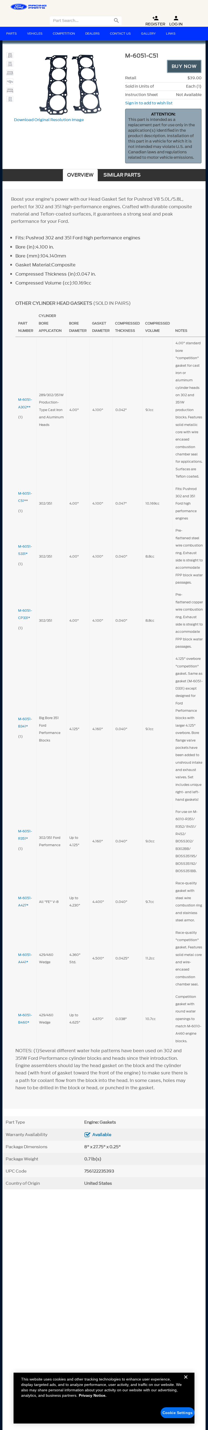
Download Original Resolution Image (49, 120)
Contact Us (120, 33)
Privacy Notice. (92, 1395)
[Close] (186, 1381)
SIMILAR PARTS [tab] (122, 175)
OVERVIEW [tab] (80, 175)
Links (171, 33)
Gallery (148, 33)
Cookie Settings (177, 1413)
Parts (11, 33)
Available (101, 1135)
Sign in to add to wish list (149, 103)
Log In (176, 21)
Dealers (92, 33)
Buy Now (184, 66)
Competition (64, 33)
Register (155, 21)
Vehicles (35, 33)
